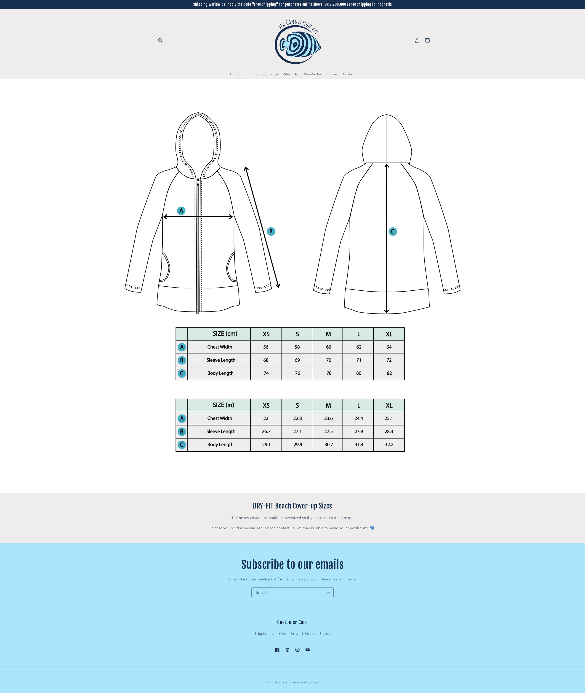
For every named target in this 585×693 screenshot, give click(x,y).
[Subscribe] (328, 592)
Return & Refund (303, 633)
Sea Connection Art (285, 682)
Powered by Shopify (308, 682)
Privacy (325, 633)
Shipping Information (270, 633)
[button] (160, 40)
